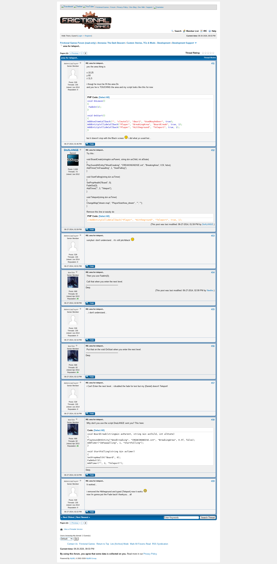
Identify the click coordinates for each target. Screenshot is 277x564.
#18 (212, 420)
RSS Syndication (160, 544)
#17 (212, 383)
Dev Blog (132, 7)
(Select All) (104, 97)
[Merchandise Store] (159, 7)
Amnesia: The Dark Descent (111, 43)
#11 (212, 63)
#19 (212, 481)
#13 (212, 236)
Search (178, 31)
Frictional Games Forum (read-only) (78, 43)
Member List (192, 31)
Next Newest (82, 517)
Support (149, 7)
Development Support (183, 43)
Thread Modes (210, 58)
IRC (205, 31)
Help (214, 31)
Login (80, 36)
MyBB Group (91, 558)
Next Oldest (68, 517)
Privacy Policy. (150, 554)
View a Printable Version (73, 529)
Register (88, 36)
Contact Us (72, 544)
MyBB (72, 558)
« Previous (74, 53)
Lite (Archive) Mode (119, 544)
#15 (212, 309)
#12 (212, 150)
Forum (112, 7)
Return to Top (103, 544)
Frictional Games (102, 7)
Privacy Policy (122, 7)
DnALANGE (207, 224)
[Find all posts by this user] (90, 145)
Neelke (210, 290)
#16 (212, 346)
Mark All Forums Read (140, 544)
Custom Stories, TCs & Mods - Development (148, 43)
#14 (212, 272)
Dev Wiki (141, 7)
